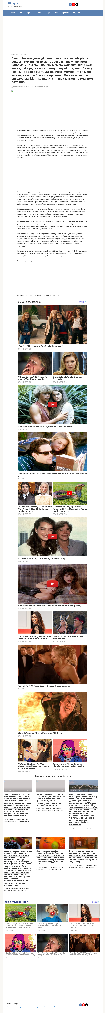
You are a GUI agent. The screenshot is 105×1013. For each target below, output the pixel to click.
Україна (29, 13)
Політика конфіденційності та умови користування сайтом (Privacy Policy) (32, 1007)
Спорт (48, 13)
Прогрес (65, 13)
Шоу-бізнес (77, 13)
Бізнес (38, 13)
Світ (20, 13)
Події (56, 13)
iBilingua (12, 3)
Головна (12, 13)
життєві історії (43, 87)
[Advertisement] (52, 33)
